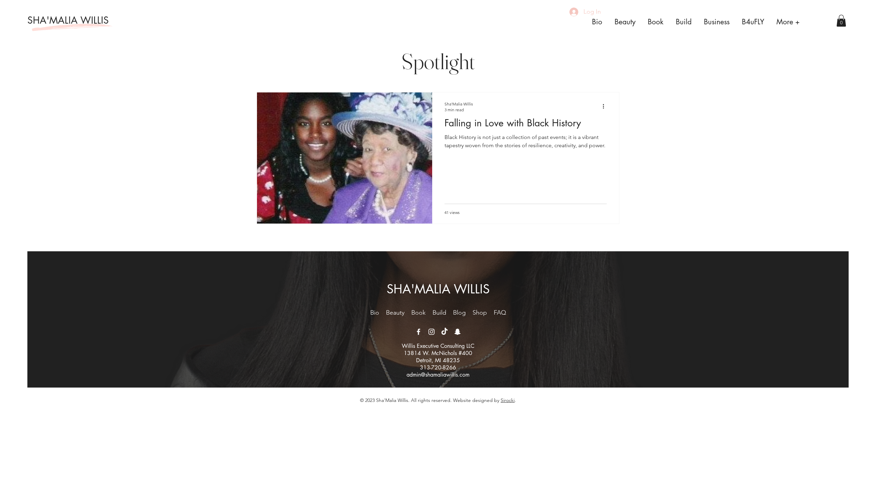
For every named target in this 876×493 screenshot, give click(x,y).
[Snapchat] (457, 332)
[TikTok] (444, 332)
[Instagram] (431, 332)
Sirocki (508, 400)
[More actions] (606, 106)
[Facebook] (418, 332)
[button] (841, 21)
